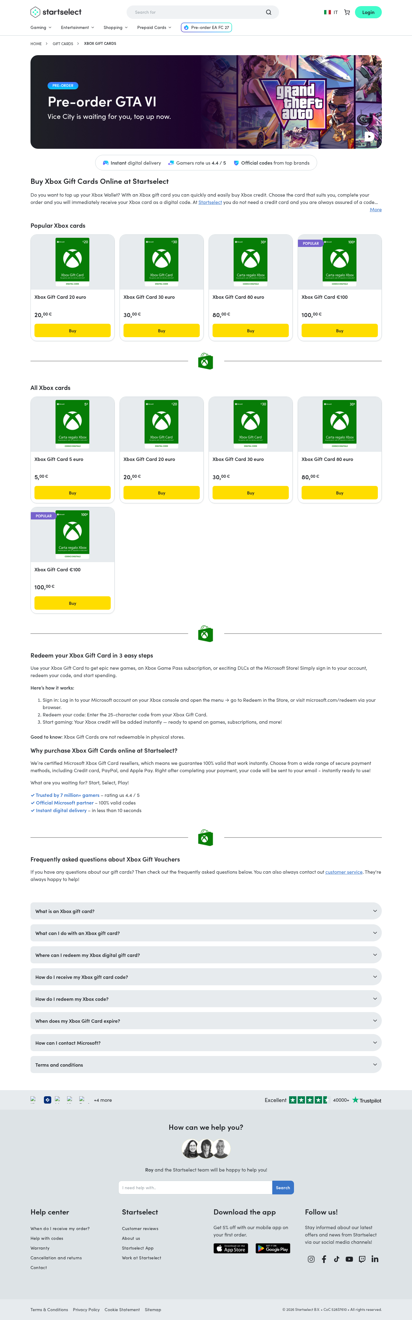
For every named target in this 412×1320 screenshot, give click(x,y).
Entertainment (75, 27)
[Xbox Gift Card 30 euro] (161, 262)
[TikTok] (337, 1259)
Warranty (40, 1248)
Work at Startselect (142, 1258)
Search (283, 1187)
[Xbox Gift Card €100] (339, 262)
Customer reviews (140, 1228)
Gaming (38, 27)
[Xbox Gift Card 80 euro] (250, 262)
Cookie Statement (122, 1309)
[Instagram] (311, 1259)
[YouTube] (349, 1259)
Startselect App (138, 1248)
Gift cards (63, 43)
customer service (344, 872)
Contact (38, 1267)
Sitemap (153, 1309)
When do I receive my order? (60, 1228)
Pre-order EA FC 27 (210, 27)
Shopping (113, 27)
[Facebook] (324, 1259)
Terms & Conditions (49, 1309)
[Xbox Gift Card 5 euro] (72, 424)
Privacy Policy (86, 1309)
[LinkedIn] (375, 1259)
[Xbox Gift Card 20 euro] (72, 262)
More (376, 209)
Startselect (210, 202)
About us (131, 1238)
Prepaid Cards (151, 27)
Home (36, 43)
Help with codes (46, 1238)
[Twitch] (362, 1259)
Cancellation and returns (56, 1258)
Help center (49, 1211)
